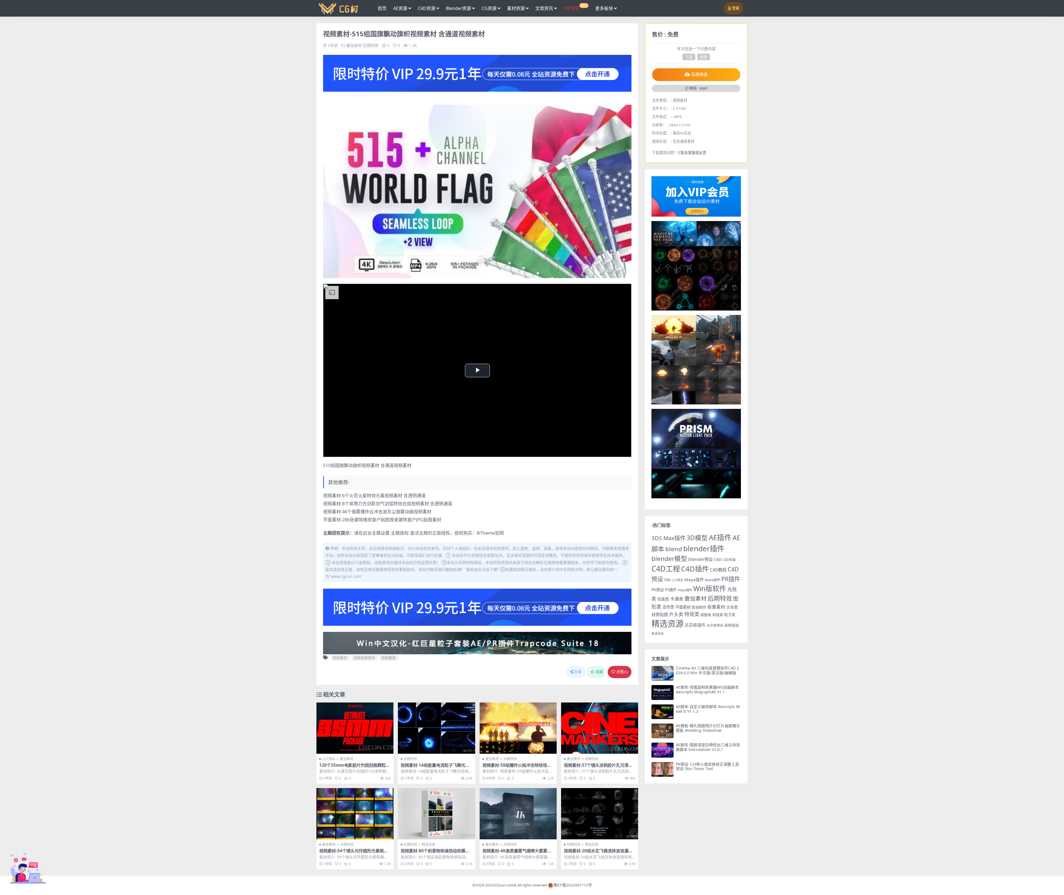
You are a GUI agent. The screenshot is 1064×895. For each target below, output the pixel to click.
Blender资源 (458, 8)
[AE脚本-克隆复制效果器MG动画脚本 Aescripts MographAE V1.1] (662, 692)
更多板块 (604, 8)
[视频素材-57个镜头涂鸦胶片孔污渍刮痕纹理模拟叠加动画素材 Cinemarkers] (599, 728)
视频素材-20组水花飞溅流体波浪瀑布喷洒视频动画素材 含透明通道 (598, 853)
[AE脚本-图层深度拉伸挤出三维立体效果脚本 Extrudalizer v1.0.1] (662, 750)
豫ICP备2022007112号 (572, 885)
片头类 (676, 614)
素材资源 (516, 8)
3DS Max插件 (668, 538)
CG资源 (489, 8)
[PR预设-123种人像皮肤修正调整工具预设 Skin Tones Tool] (662, 769)
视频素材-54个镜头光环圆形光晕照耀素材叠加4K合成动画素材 (353, 853)
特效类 (691, 614)
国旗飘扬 (388, 657)
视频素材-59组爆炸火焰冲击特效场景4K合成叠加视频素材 (518, 767)
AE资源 (400, 8)
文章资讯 (544, 8)
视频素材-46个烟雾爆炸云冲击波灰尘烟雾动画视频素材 (377, 512)
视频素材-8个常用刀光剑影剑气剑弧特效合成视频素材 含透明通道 (387, 504)
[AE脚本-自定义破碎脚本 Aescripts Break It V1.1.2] (662, 711)
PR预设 (657, 589)
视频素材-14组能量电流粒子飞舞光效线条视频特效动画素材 (435, 767)
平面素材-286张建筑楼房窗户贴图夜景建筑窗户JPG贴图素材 (382, 520)
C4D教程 (718, 570)
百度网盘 (699, 74)
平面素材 (683, 607)
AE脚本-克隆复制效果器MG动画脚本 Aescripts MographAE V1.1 (707, 689)
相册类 (705, 614)
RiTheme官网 (490, 533)
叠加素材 (354, 45)
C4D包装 (729, 559)
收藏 (599, 672)
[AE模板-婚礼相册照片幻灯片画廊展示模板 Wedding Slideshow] (662, 731)
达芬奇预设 (715, 625)
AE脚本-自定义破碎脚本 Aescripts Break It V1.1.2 (708, 709)
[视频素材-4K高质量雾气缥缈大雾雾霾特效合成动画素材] (518, 814)
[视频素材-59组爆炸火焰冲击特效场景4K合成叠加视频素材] (518, 728)
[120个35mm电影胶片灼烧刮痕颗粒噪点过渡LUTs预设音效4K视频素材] (354, 728)
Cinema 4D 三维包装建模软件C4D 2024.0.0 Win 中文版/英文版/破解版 (707, 670)
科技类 (717, 614)
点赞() (622, 672)
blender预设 (700, 559)
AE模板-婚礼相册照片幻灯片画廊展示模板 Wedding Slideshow (708, 728)
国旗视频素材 (364, 657)
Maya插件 (694, 579)
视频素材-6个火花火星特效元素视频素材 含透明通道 (374, 496)
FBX (667, 579)
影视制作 (699, 607)
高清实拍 (657, 633)
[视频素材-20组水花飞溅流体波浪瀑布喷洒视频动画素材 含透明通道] (599, 814)
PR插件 (730, 579)
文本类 (732, 607)
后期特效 (370, 45)
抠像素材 (716, 607)
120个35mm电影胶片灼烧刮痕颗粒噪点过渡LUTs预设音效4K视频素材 (354, 767)
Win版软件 (709, 588)
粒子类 (729, 614)
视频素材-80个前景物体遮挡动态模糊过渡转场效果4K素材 (435, 853)
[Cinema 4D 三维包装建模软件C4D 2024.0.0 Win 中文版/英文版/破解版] (662, 673)
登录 (735, 8)
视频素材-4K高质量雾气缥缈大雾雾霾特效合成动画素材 (516, 853)
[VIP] (477, 73)
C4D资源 (426, 8)
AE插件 (720, 537)
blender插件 (703, 548)
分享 (578, 672)
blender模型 (669, 558)
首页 (382, 8)
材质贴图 (659, 614)
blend (673, 549)
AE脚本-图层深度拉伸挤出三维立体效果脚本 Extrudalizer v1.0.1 (708, 747)
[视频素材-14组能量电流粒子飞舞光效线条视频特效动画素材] (436, 728)
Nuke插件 (712, 580)
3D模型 (697, 538)
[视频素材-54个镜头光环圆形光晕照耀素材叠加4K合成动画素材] (354, 814)
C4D (717, 559)
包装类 (663, 599)
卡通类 (676, 599)
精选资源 (428, 844)
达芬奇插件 (695, 625)
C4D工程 (665, 569)
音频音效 (731, 625)
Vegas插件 (684, 590)
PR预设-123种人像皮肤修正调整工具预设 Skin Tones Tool (707, 766)
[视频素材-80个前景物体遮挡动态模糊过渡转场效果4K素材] (436, 814)
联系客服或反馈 (693, 152)
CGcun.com (504, 885)
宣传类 (668, 607)
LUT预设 (328, 758)
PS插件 (670, 589)
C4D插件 (695, 568)
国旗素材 (340, 657)
